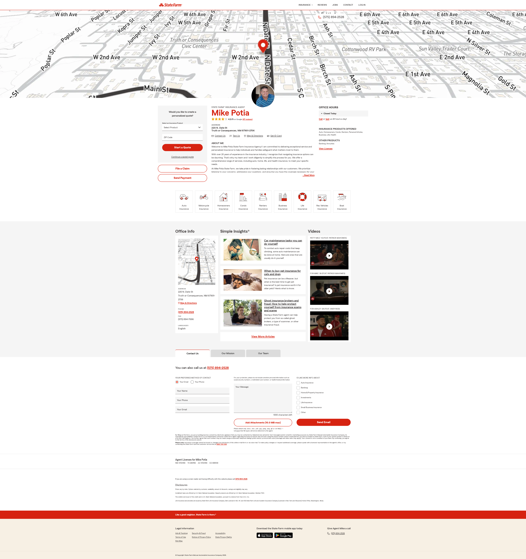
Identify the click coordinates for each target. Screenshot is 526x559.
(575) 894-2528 (186, 312)
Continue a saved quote (182, 157)
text (327, 119)
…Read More (309, 175)
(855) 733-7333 (221, 444)
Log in (361, 5)
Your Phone (199, 382)
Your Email (184, 382)
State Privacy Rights (223, 537)
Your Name (182, 391)
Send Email (323, 422)
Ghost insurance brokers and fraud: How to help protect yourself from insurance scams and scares (282, 305)
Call (321, 119)
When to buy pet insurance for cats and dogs (282, 273)
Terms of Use (180, 537)
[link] (170, 5)
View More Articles (263, 336)
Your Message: (242, 387)
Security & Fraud (199, 533)
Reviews (322, 5)
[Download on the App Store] (265, 535)
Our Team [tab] (263, 353)
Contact (348, 5)
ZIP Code (168, 137)
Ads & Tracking (181, 533)
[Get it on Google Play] (283, 535)
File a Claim (182, 168)
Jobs (335, 5)
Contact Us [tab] (192, 353)
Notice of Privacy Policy (201, 537)
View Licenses (325, 149)
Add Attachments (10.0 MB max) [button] (263, 422)
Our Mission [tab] (228, 353)
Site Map (179, 541)
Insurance (305, 5)
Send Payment (182, 178)
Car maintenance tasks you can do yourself (283, 242)
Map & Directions (188, 303)
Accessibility (220, 533)
